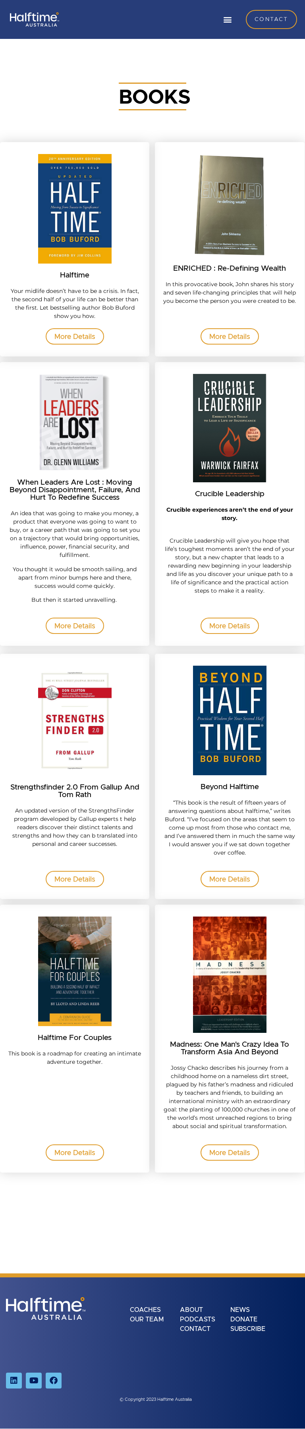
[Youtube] (34, 1381)
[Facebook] (54, 1381)
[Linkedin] (14, 1381)
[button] (227, 19)
